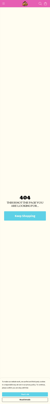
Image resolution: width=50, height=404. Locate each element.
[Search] (40, 3)
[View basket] (45, 3)
